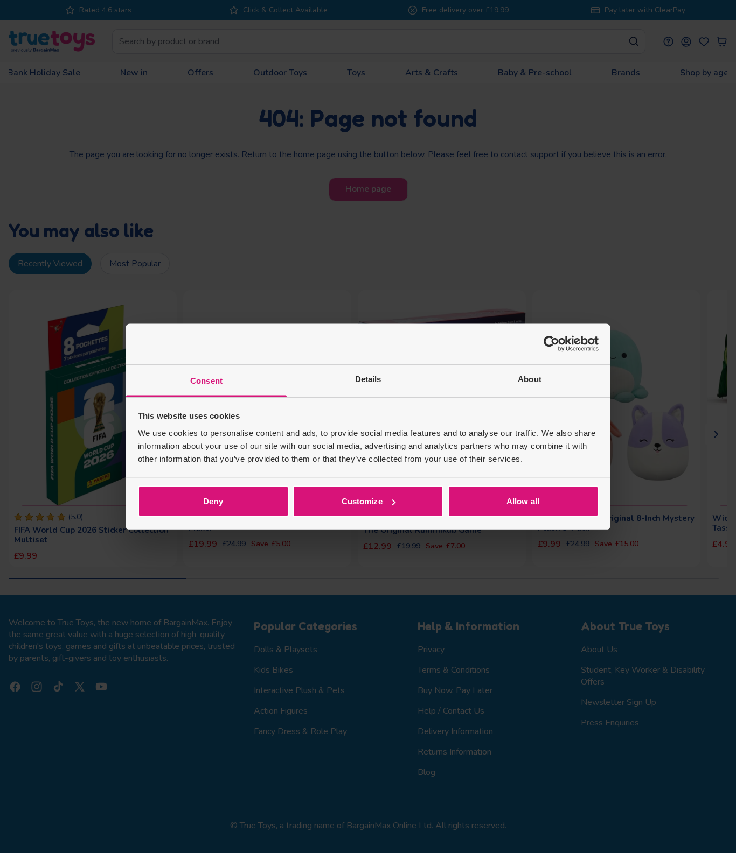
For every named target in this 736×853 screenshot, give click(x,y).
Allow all (522, 501)
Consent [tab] (206, 380)
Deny (213, 501)
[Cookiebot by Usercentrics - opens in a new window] (551, 344)
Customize (362, 501)
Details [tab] (368, 378)
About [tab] (529, 378)
